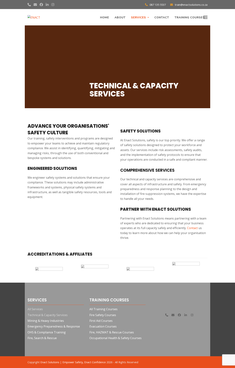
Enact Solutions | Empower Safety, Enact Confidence (73, 362)
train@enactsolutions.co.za (191, 4)
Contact (192, 228)
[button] (205, 17)
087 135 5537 (158, 4)
